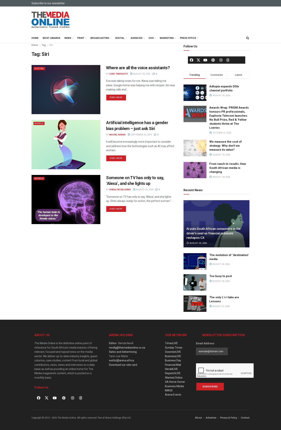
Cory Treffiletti (118, 74)
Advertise (211, 417)
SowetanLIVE (173, 351)
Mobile (39, 123)
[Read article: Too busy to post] (195, 282)
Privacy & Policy (228, 417)
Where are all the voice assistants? (138, 67)
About (198, 417)
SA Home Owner (175, 381)
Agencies (136, 38)
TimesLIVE (171, 343)
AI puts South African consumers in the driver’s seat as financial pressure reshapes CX (213, 233)
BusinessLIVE (173, 356)
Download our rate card (123, 364)
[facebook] (191, 60)
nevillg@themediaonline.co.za (127, 347)
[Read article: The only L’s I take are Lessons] (195, 303)
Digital (119, 38)
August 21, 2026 (221, 306)
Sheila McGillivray (120, 189)
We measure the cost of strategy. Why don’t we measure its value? (225, 145)
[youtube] (205, 60)
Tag (44, 45)
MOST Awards (51, 38)
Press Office (188, 38)
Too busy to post (220, 276)
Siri (51, 45)
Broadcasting (99, 38)
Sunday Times (173, 347)
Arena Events (173, 394)
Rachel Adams (117, 134)
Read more (118, 96)
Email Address (205, 343)
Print (80, 38)
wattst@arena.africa (121, 360)
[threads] (228, 59)
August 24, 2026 (198, 243)
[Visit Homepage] (51, 20)
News (67, 38)
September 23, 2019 (141, 134)
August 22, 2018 (144, 189)
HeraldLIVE (171, 369)
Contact (245, 417)
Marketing (167, 38)
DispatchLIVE (173, 373)
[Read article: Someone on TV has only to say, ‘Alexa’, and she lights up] (66, 199)
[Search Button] (247, 38)
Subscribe (210, 386)
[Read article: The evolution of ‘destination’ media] (195, 261)
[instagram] (221, 60)
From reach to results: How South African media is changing (227, 168)
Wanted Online (174, 377)
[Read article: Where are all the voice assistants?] (66, 89)
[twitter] (198, 59)
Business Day (173, 360)
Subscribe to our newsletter (48, 3)
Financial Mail (173, 364)
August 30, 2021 (141, 74)
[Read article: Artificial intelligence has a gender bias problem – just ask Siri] (66, 144)
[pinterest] (213, 60)
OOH (151, 38)
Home (35, 38)
